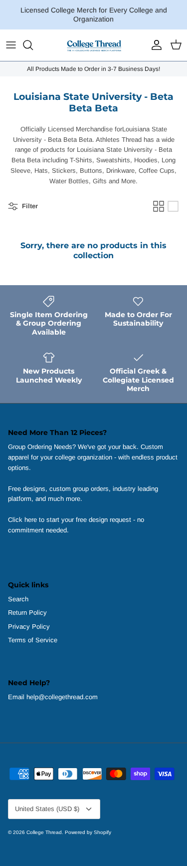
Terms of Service (32, 640)
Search (18, 599)
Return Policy (27, 612)
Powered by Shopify (88, 832)
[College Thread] (93, 45)
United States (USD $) (47, 809)
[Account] (154, 45)
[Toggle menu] (11, 45)
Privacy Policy (29, 626)
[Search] (33, 45)
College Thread (44, 832)
